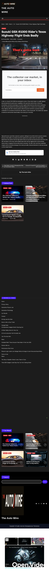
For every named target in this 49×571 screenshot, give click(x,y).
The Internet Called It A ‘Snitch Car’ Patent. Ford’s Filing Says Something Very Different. (11, 198)
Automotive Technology (7, 310)
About (3, 356)
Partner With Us (5, 345)
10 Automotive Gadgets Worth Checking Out (12, 327)
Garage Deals (5, 325)
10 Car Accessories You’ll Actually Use (11, 333)
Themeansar (36, 526)
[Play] (38, 541)
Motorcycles (8, 41)
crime (4, 41)
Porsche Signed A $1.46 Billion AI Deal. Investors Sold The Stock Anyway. (36, 197)
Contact (3, 316)
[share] (41, 547)
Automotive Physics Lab (7, 307)
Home (3, 301)
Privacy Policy (5, 304)
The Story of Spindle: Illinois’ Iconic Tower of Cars (14, 359)
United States (25, 41)
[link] (7, 547)
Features (3, 28)
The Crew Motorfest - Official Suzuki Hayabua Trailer (23, 547)
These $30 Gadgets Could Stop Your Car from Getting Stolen (16, 362)
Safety (20, 41)
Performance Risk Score (8, 348)
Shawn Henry (5, 199)
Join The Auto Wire (6, 336)
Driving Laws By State (7, 319)
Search (6, 477)
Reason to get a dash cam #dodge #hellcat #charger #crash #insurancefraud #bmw (22, 351)
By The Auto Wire (5, 39)
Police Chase (15, 41)
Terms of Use (5, 354)
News (10, 188)
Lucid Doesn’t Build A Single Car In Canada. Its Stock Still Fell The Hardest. (12, 216)
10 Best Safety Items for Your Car (10, 330)
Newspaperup (28, 526)
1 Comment (19, 39)
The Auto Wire (26, 172)
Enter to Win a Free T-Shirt (8, 322)
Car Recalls (4, 313)
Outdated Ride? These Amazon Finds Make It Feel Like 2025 (16, 342)
